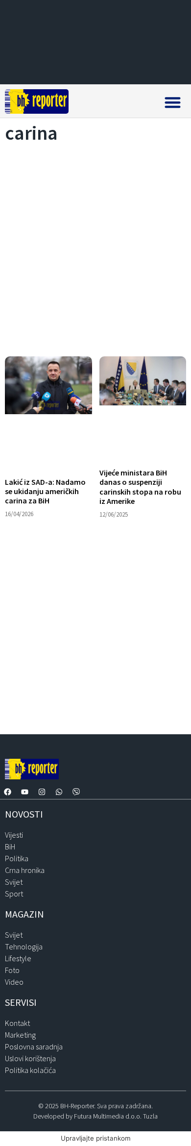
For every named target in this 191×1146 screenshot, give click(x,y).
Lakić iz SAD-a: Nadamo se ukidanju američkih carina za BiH (45, 491)
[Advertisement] (95, 247)
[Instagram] (41, 791)
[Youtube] (24, 791)
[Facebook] (7, 791)
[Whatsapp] (58, 791)
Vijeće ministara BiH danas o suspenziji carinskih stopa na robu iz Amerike (140, 487)
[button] (173, 102)
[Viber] (76, 791)
